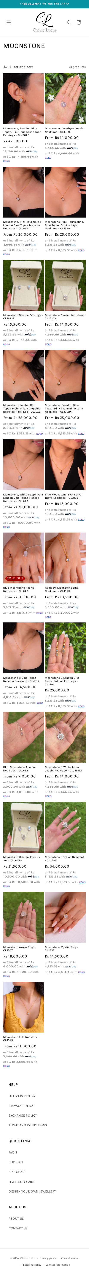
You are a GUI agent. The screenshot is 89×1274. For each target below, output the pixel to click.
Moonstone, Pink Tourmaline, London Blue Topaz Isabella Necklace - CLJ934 (22, 225)
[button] (8, 22)
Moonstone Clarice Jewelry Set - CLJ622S (21, 859)
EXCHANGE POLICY (23, 1115)
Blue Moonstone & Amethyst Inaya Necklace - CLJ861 (64, 496)
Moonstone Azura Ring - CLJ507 (19, 949)
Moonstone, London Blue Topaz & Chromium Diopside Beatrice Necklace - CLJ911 (22, 408)
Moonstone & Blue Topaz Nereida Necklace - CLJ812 (21, 679)
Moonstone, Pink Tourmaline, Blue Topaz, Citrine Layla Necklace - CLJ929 (64, 225)
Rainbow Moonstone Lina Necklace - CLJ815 (61, 589)
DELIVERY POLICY (22, 1096)
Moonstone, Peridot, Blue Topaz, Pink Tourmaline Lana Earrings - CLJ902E (22, 132)
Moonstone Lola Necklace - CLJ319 (21, 1039)
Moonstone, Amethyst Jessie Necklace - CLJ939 (64, 130)
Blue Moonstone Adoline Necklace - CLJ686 (19, 769)
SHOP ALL (16, 1162)
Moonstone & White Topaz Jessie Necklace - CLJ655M (63, 769)
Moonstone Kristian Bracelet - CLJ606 (64, 859)
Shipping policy (32, 1264)
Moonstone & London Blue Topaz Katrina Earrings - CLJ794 (62, 681)
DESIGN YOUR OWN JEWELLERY (32, 1191)
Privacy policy (48, 1258)
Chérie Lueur (27, 1258)
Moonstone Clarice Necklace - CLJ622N (65, 317)
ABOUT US (16, 1219)
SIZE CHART (17, 1172)
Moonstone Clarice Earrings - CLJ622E (23, 317)
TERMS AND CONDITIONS (28, 1125)
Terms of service (69, 1258)
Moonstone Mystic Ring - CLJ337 (61, 949)
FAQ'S (13, 1152)
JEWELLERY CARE (21, 1182)
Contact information (58, 1264)
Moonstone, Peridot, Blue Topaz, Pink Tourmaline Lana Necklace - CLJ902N (64, 408)
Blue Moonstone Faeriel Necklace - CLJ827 (19, 589)
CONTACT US (18, 1228)
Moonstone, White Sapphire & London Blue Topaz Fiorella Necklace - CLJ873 (23, 498)
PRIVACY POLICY (21, 1106)
